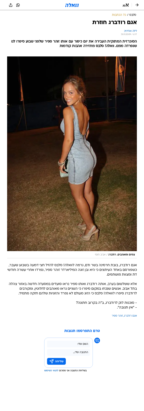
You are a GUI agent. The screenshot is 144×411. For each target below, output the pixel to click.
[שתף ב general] (11, 5)
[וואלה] (72, 5)
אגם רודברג (130, 316)
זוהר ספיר (117, 316)
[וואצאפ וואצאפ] (18, 5)
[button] (126, 5)
